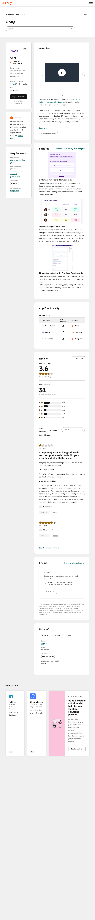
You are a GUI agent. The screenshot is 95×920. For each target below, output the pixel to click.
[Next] (83, 74)
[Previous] (41, 74)
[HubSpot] (7, 3)
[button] (86, 14)
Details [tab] (45, 635)
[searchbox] (40, 28)
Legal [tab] (69, 635)
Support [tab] (57, 635)
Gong (12, 84)
